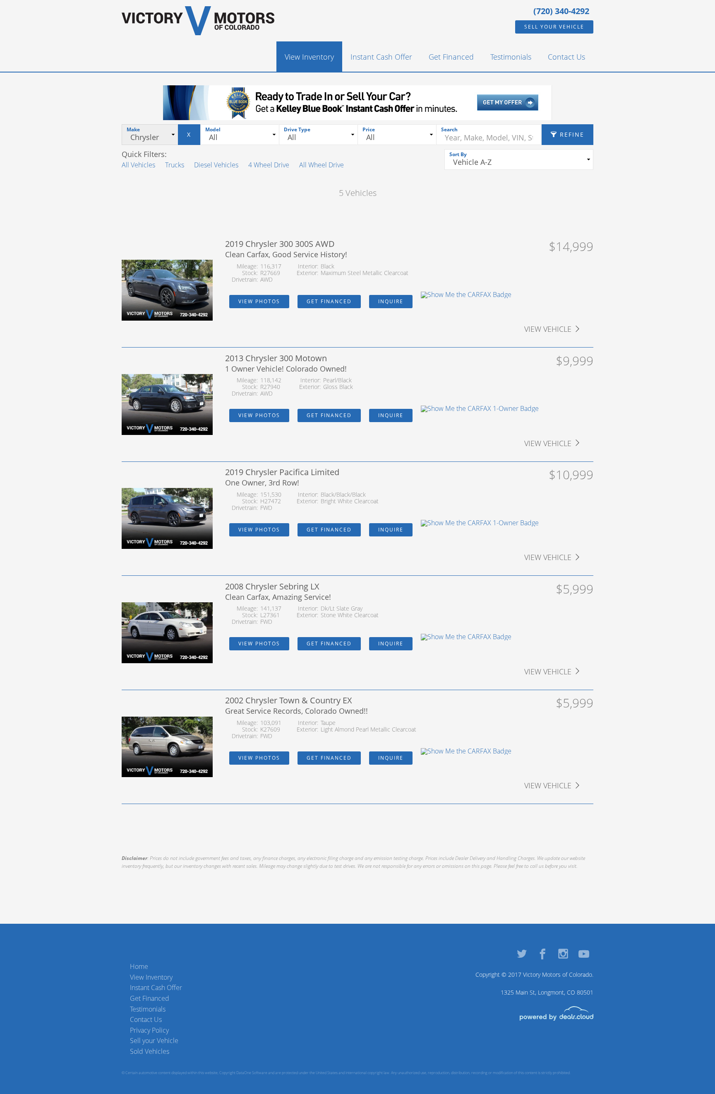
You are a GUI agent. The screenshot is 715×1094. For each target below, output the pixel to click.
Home (139, 966)
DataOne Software (251, 1072)
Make (133, 129)
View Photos (259, 301)
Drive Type (297, 129)
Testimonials (510, 57)
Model (213, 129)
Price (368, 129)
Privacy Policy (149, 1030)
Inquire (390, 301)
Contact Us (566, 57)
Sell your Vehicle (554, 26)
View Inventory (309, 57)
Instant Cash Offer (381, 57)
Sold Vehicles (149, 1051)
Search (449, 129)
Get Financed (451, 57)
